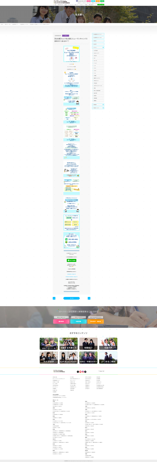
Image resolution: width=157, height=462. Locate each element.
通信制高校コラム (73, 386)
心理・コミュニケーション (98, 85)
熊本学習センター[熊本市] (90, 445)
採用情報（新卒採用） (100, 386)
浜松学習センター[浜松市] (57, 453)
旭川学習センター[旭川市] (57, 406)
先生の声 (95, 44)
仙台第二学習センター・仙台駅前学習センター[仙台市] (62, 411)
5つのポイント (81, 4)
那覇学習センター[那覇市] (90, 457)
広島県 (86, 421)
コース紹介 (55, 4)
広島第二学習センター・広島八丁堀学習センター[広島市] (94, 424)
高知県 (86, 434)
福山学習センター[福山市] (90, 425)
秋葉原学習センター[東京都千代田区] (59, 434)
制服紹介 (55, 388)
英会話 (95, 95)
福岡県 (86, 437)
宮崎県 (86, 447)
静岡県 (54, 450)
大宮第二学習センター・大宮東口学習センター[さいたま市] (62, 422)
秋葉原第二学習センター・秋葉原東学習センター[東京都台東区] (63, 435)
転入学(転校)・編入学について (75, 378)
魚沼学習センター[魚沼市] (57, 447)
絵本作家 (95, 93)
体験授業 (78, 321)
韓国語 (95, 100)
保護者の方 (93, 2)
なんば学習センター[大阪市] (90, 412)
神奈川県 (54, 439)
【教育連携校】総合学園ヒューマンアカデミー (60, 397)
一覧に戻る (72, 298)
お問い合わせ (99, 381)
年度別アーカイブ (96, 107)
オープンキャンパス (70, 4)
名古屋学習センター (15, 24)
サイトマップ (99, 383)
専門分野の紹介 (56, 385)
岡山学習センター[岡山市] (90, 429)
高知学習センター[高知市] (90, 435)
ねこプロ (95, 60)
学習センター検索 (101, 4)
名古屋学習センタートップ (97, 34)
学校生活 (95, 83)
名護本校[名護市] (88, 455)
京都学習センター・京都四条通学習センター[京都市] (94, 416)
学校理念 (86, 4)
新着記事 (95, 104)
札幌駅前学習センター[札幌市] (58, 404)
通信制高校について (57, 380)
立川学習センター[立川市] (57, 437)
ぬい (94, 58)
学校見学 (98, 380)
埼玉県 (54, 419)
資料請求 (61, 321)
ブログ (95, 70)
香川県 (86, 430)
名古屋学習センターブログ (24, 24)
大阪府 (86, 409)
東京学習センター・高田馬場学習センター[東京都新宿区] (62, 430)
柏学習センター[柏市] (57, 427)
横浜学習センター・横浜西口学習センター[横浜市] (61, 442)
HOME (2, 24)
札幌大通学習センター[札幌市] (58, 402)
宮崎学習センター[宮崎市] (90, 448)
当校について (76, 4)
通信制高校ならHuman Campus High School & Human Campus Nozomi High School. (76, 460)
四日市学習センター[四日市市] (90, 407)
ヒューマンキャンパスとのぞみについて (59, 378)
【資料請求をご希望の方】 (71, 274)
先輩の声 (95, 40)
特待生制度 (72, 388)
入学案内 (65, 4)
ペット (95, 73)
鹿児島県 (86, 450)
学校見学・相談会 (95, 321)
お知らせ (95, 55)
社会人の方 (87, 383)
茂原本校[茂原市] (56, 425)
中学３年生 (84, 2)
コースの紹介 (55, 383)
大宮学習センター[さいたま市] (58, 421)
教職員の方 (102, 2)
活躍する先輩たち (91, 4)
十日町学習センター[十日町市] (58, 448)
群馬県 (54, 416)
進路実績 (55, 391)
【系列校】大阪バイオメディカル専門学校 (59, 395)
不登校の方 (87, 388)
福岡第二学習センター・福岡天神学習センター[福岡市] (94, 442)
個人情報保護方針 (100, 388)
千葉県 (54, 424)
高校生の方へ (80, 2)
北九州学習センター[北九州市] (90, 439)
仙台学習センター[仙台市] (57, 409)
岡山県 (86, 427)
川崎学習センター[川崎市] (57, 440)
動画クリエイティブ (97, 78)
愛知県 (86, 401)
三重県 (86, 406)
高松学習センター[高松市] (90, 432)
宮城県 (54, 407)
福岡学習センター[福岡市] (90, 440)
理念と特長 (55, 377)
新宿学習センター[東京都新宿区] (59, 432)
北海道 (54, 401)
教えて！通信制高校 (97, 90)
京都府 (86, 414)
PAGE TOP (102, 371)
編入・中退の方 (98, 2)
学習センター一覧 (7, 24)
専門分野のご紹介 (60, 4)
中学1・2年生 (88, 2)
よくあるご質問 (73, 385)
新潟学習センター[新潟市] (57, 445)
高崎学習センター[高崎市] (57, 417)
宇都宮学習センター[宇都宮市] (58, 414)
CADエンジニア (96, 53)
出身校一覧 (55, 390)
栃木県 (54, 412)
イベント (95, 63)
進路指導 (95, 98)
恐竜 (95, 88)
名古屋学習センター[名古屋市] (90, 402)
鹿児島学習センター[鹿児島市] (90, 452)
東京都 (54, 429)
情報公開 (72, 390)
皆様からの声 (73, 381)
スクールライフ (73, 380)
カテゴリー (95, 47)
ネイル (95, 68)
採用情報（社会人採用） (100, 385)
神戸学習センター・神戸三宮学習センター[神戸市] (93, 419)
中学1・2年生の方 (88, 377)
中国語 (95, 75)
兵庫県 (86, 417)
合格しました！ (96, 80)
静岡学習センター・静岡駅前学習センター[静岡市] (61, 452)
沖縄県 (86, 453)
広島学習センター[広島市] (90, 422)
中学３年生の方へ (88, 378)
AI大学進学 (96, 50)
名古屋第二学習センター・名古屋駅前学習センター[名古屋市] (95, 404)
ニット (95, 65)
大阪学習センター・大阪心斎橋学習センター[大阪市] (94, 411)
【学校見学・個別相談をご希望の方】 (71, 276)
